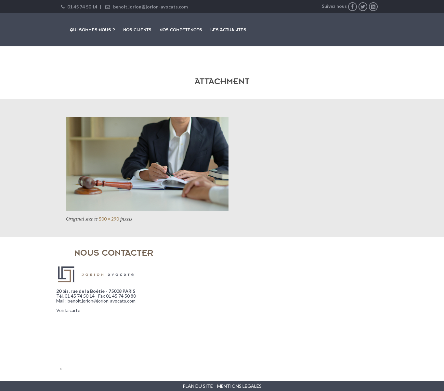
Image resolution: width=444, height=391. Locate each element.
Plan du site (198, 386)
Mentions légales (239, 386)
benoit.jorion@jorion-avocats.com (150, 6)
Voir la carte (68, 310)
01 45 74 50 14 (81, 6)
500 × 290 (109, 219)
